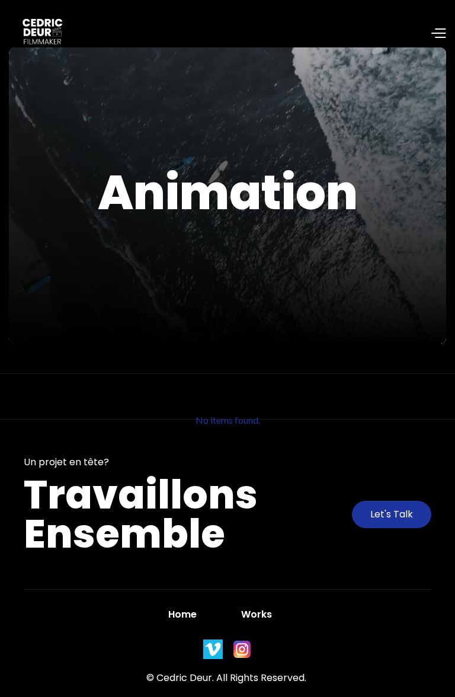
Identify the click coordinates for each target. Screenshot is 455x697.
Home (182, 614)
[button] (255, 34)
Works (256, 614)
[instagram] (213, 649)
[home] (37, 34)
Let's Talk (391, 514)
